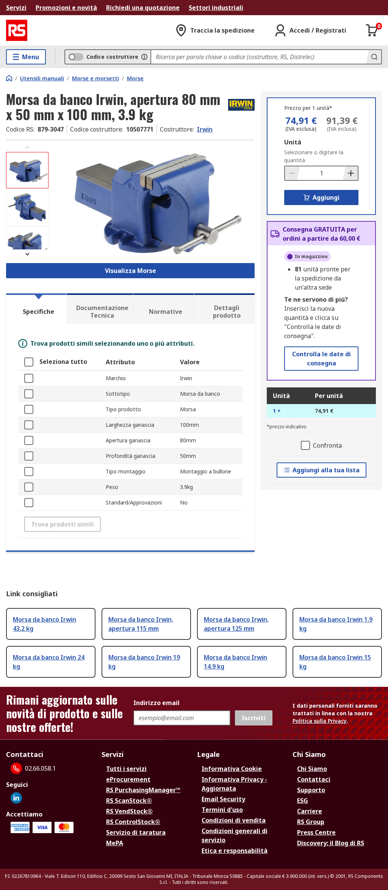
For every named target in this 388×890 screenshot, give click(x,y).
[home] (9, 78)
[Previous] (27, 147)
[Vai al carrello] (372, 30)
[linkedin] (16, 798)
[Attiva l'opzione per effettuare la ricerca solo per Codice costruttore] (144, 57)
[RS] (16, 30)
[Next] (27, 254)
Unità (292, 142)
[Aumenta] (350, 173)
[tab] (36, 308)
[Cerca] (373, 57)
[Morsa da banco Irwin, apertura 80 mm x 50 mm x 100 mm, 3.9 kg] (152, 200)
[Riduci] (292, 173)
